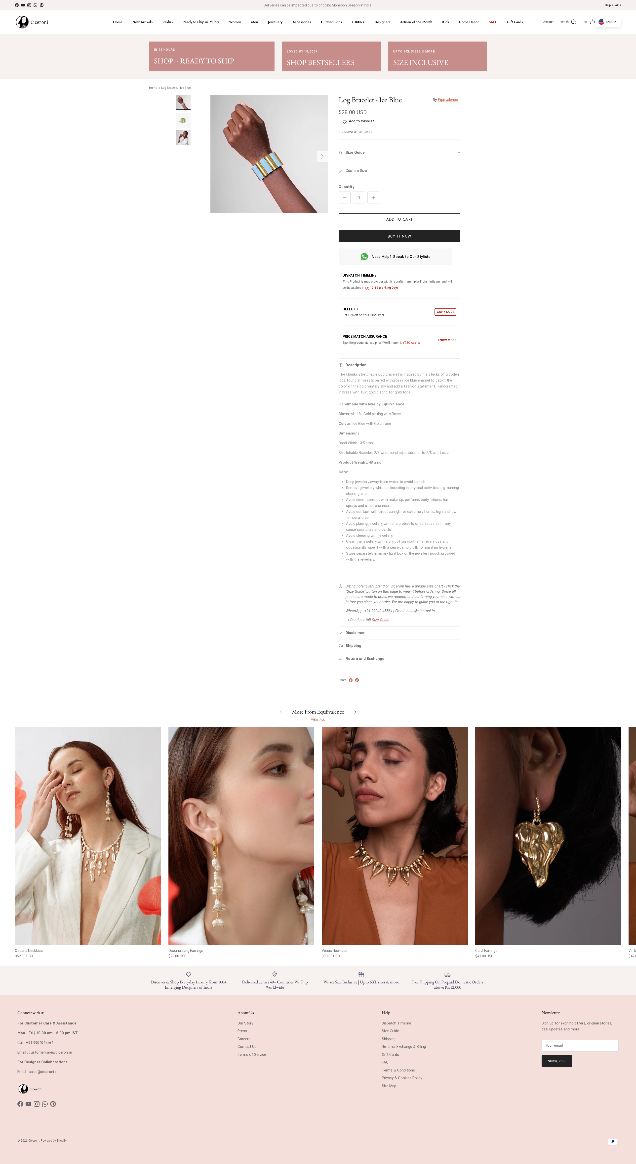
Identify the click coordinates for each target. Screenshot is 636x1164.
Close (365, 627)
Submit (365, 607)
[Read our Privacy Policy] (402, 653)
